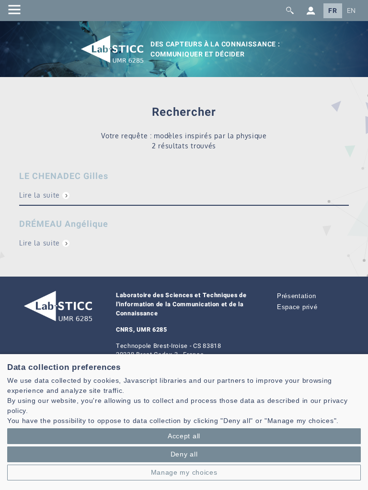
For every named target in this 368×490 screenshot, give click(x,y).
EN (351, 11)
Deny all (184, 454)
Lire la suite (39, 195)
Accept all (184, 436)
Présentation (296, 296)
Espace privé (297, 307)
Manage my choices (184, 472)
